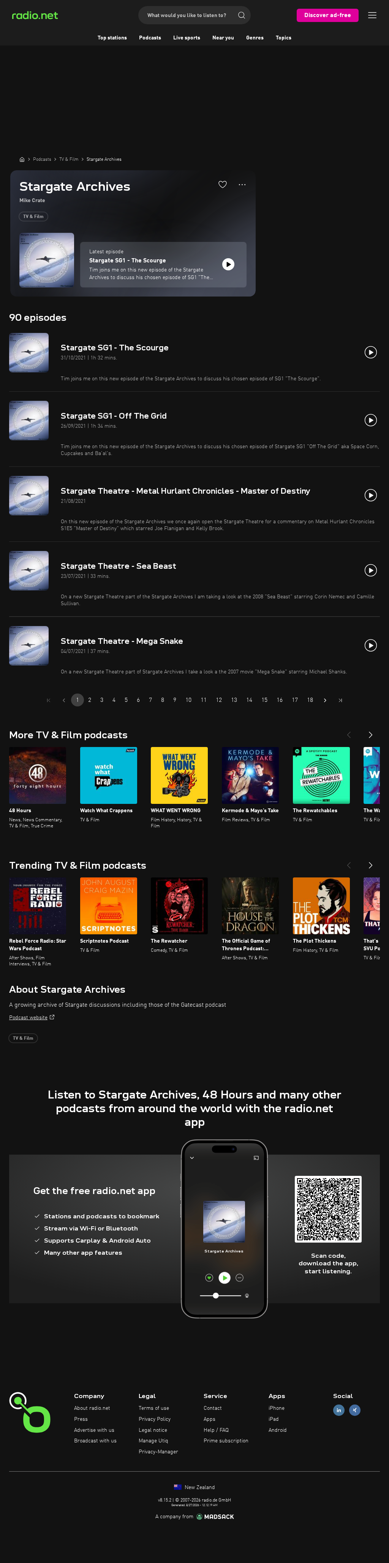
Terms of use (154, 1408)
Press (81, 1419)
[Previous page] (64, 700)
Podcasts (150, 38)
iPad (274, 1419)
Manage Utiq (153, 1441)
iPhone (277, 1408)
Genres (255, 38)
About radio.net (92, 1408)
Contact (213, 1408)
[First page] (49, 700)
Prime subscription (226, 1441)
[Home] (22, 159)
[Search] (241, 15)
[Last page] (340, 700)
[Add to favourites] (223, 184)
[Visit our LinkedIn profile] (339, 1410)
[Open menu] (372, 15)
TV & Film (33, 217)
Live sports (186, 38)
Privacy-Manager (158, 1452)
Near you (223, 38)
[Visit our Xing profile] (355, 1410)
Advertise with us (94, 1430)
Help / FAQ (216, 1430)
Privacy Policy (155, 1419)
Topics (283, 38)
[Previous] (349, 732)
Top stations (112, 38)
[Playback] (228, 264)
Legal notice (153, 1430)
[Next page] (325, 700)
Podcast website (28, 1017)
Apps (209, 1419)
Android (278, 1430)
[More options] (242, 184)
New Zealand (199, 1487)
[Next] (371, 732)
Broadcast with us (95, 1441)
